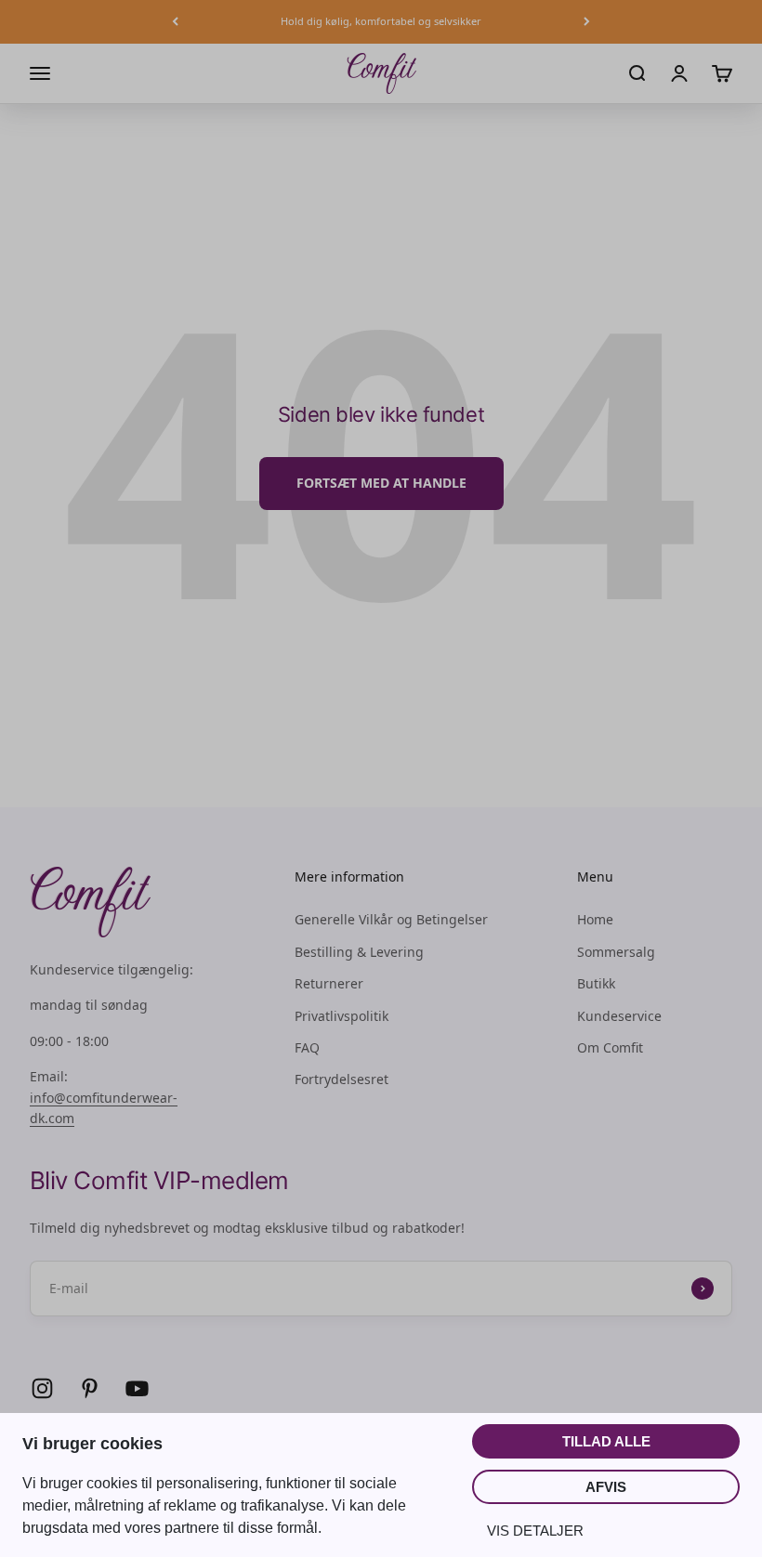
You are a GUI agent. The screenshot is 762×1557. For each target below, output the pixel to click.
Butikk (596, 983)
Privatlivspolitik (341, 1016)
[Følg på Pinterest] (89, 1388)
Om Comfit (610, 1047)
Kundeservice (619, 1016)
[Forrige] (175, 22)
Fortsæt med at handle (381, 482)
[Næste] (587, 22)
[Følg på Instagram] (42, 1388)
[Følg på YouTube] (137, 1388)
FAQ (307, 1047)
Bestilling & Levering (359, 952)
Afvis (605, 1487)
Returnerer (329, 983)
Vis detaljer (535, 1530)
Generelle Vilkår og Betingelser (391, 919)
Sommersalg (616, 952)
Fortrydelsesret (341, 1079)
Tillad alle (606, 1441)
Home (595, 919)
